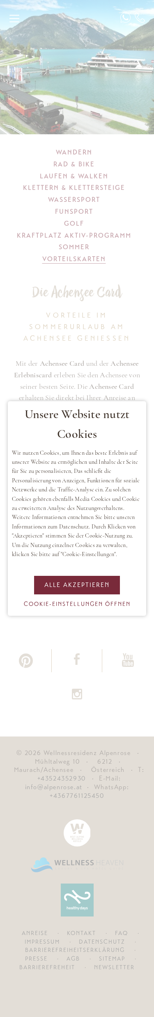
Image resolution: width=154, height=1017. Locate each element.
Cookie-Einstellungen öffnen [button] (77, 604)
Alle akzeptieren (77, 585)
